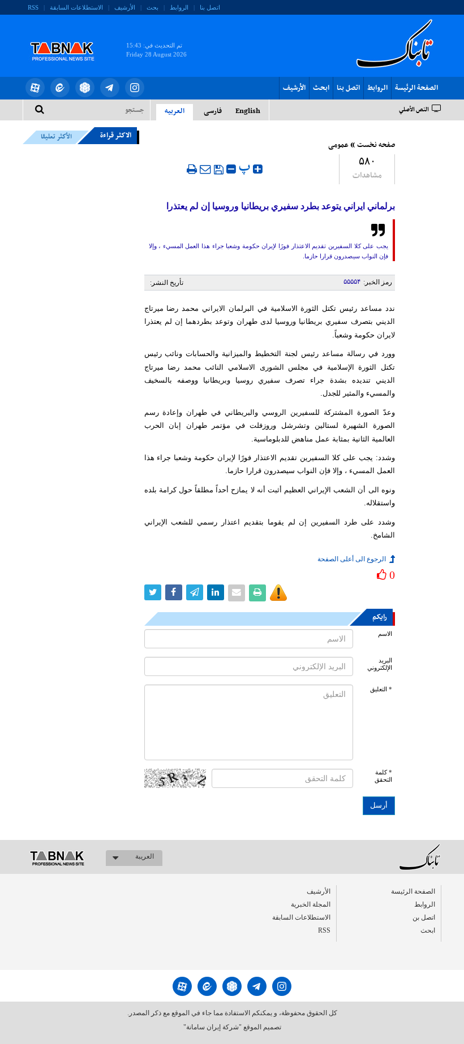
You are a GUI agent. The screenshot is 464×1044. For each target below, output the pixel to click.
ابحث (321, 88)
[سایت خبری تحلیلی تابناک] (69, 38)
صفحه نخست (376, 145)
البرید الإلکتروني (379, 664)
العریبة (144, 856)
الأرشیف (124, 7)
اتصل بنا (210, 7)
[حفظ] (219, 170)
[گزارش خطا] (278, 592)
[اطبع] (192, 169)
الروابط (179, 7)
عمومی (338, 145)
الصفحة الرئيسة (416, 88)
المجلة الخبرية (310, 904)
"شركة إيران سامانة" (212, 1027)
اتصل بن (424, 917)
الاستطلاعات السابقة (76, 7)
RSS (33, 7)
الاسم (385, 634)
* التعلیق (381, 689)
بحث (152, 7)
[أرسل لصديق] (205, 169)
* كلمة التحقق (383, 776)
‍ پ (246, 167)
